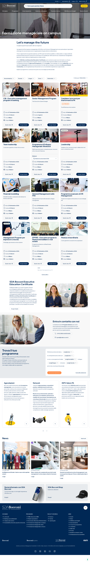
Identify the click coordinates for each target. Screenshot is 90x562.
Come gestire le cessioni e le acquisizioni (71, 240)
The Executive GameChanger (40, 101)
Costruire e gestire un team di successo (13, 147)
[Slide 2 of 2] (47, 431)
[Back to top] (85, 507)
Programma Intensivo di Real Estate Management (41, 245)
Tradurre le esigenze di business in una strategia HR (73, 199)
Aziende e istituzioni (41, 11)
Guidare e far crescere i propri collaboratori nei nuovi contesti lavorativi (73, 148)
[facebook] (35, 551)
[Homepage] (11, 508)
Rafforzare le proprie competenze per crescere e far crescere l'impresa (44, 150)
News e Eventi (84, 11)
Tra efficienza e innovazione (68, 107)
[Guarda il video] (67, 295)
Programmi (15, 11)
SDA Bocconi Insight (70, 11)
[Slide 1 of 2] (43, 431)
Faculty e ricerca (55, 11)
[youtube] (49, 551)
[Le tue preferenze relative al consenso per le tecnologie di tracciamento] (87, 559)
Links (69, 514)
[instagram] (54, 551)
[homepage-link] (8, 6)
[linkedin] (45, 551)
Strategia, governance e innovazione (12, 242)
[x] (40, 551)
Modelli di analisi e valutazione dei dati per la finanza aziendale (14, 197)
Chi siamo (5, 11)
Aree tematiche (26, 11)
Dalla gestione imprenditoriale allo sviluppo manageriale (43, 199)
